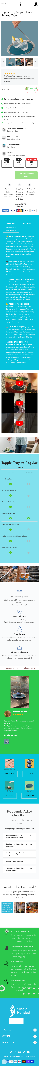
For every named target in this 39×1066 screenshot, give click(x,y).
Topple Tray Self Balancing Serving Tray (19, 19)
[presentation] (3, 62)
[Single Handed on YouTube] (28, 1052)
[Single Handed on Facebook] (15, 1052)
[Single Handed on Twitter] (11, 1052)
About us (6, 1030)
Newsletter (8, 1042)
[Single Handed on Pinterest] (19, 1052)
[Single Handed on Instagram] (24, 1052)
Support (6, 1036)
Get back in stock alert (26, 175)
